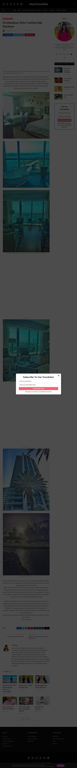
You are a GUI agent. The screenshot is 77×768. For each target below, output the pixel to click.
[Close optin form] (59, 376)
